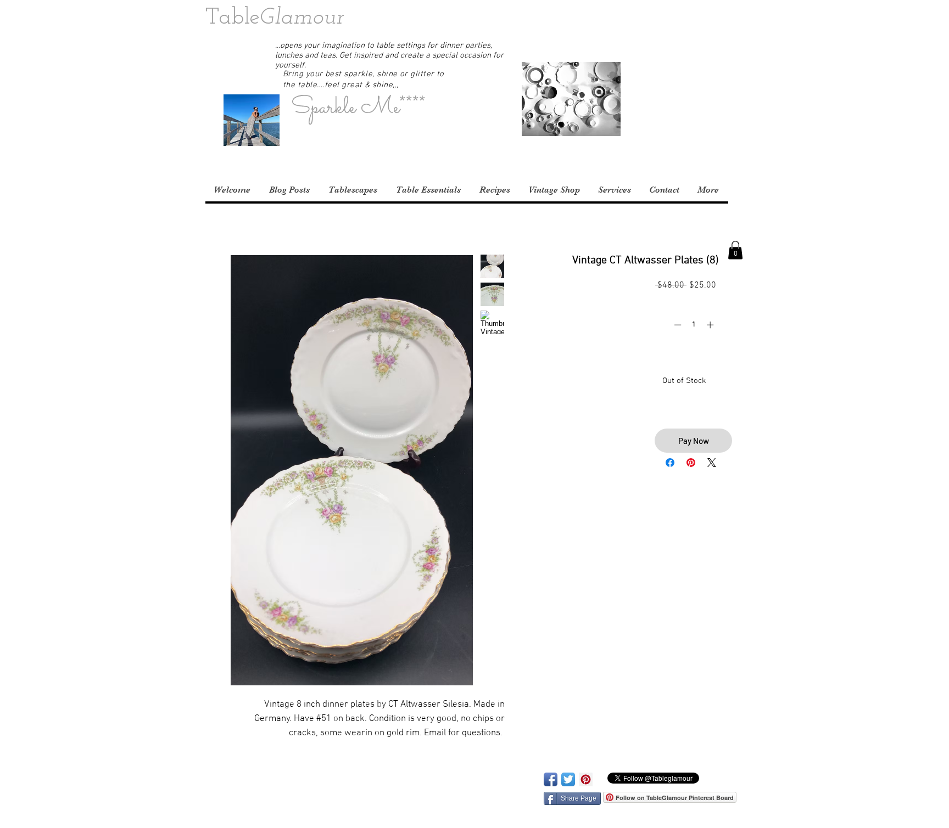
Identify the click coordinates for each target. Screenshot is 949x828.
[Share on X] (711, 462)
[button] (728, 19)
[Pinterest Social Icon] (586, 779)
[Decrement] (676, 325)
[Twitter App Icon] (568, 779)
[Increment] (711, 325)
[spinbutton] (694, 325)
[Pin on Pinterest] (690, 462)
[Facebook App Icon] (550, 779)
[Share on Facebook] (670, 462)
